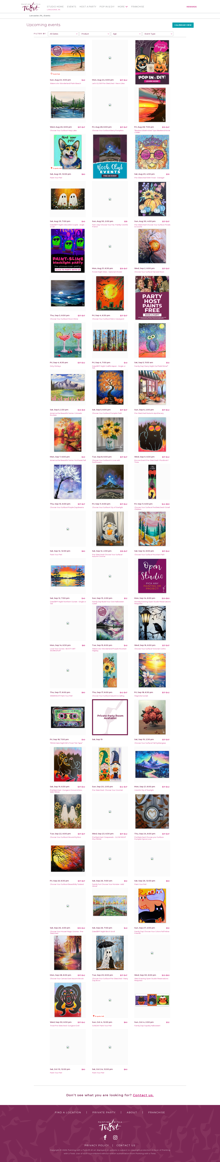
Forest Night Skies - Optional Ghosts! (107, 272)
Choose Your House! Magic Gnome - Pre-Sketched (67, 932)
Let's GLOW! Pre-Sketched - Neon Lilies (108, 83)
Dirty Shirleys (55, 366)
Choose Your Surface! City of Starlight (107, 507)
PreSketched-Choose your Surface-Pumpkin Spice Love (149, 838)
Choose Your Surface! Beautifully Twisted (67, 884)
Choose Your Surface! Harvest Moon (149, 272)
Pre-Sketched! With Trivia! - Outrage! (149, 178)
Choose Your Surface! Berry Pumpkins (107, 130)
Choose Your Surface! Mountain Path (149, 555)
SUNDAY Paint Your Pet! (102, 1026)
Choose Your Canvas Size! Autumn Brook (67, 979)
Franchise (137, 7)
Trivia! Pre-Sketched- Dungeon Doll (64, 1026)
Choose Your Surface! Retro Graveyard (108, 319)
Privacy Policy (97, 1145)
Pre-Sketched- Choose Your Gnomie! (107, 790)
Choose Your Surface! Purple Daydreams (67, 507)
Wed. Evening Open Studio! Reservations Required (151, 979)
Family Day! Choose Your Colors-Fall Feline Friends (151, 932)
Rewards (192, 7)
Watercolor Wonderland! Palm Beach (65, 83)
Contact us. (143, 1095)
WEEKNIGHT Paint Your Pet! (61, 696)
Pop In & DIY (107, 7)
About (132, 1112)
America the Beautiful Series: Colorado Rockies (66, 414)
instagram (115, 1137)
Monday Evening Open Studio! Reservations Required (152, 603)
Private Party (104, 1112)
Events (71, 7)
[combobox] (63, 34)
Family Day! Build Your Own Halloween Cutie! (108, 603)
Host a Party (88, 7)
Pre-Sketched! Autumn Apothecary (149, 413)
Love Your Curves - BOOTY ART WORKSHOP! (62, 650)
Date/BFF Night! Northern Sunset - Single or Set (68, 603)
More (121, 7)
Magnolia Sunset (141, 696)
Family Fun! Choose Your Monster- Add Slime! (108, 885)
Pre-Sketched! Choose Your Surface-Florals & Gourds (152, 226)
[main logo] (31, 3)
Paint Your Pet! (56, 178)
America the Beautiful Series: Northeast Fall (68, 460)
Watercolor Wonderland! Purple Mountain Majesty (109, 650)
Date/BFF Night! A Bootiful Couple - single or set (67, 226)
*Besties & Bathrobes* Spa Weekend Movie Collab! (152, 131)
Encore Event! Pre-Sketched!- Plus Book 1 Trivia (151, 461)
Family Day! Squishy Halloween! (147, 1026)
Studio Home (55, 7)
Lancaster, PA (53, 10)
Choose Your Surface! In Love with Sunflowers (106, 461)
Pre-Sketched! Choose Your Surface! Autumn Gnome (107, 555)
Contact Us (125, 1145)
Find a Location (68, 1112)
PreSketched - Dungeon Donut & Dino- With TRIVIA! (66, 791)
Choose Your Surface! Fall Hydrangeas (150, 743)
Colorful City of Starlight (144, 790)
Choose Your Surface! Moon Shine (64, 319)
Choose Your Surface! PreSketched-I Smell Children (152, 508)
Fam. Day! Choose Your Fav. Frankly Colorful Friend (110, 226)
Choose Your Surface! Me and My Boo (65, 837)
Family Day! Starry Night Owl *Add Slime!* (151, 366)
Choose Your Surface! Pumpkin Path (107, 413)
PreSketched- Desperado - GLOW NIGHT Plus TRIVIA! (109, 838)
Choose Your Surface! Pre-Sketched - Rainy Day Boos (110, 979)
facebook (105, 1137)
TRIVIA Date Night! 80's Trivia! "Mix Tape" (66, 743)
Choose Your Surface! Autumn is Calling (108, 696)
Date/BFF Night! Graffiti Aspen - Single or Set (109, 367)
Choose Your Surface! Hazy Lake (63, 130)
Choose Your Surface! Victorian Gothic (150, 649)
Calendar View (182, 25)
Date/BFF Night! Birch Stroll (103, 931)
